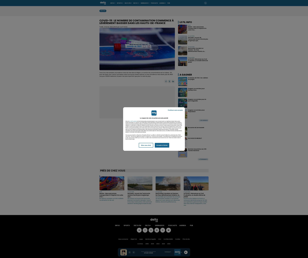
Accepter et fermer (162, 145)
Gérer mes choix (146, 145)
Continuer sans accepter (175, 110)
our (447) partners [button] (133, 121)
